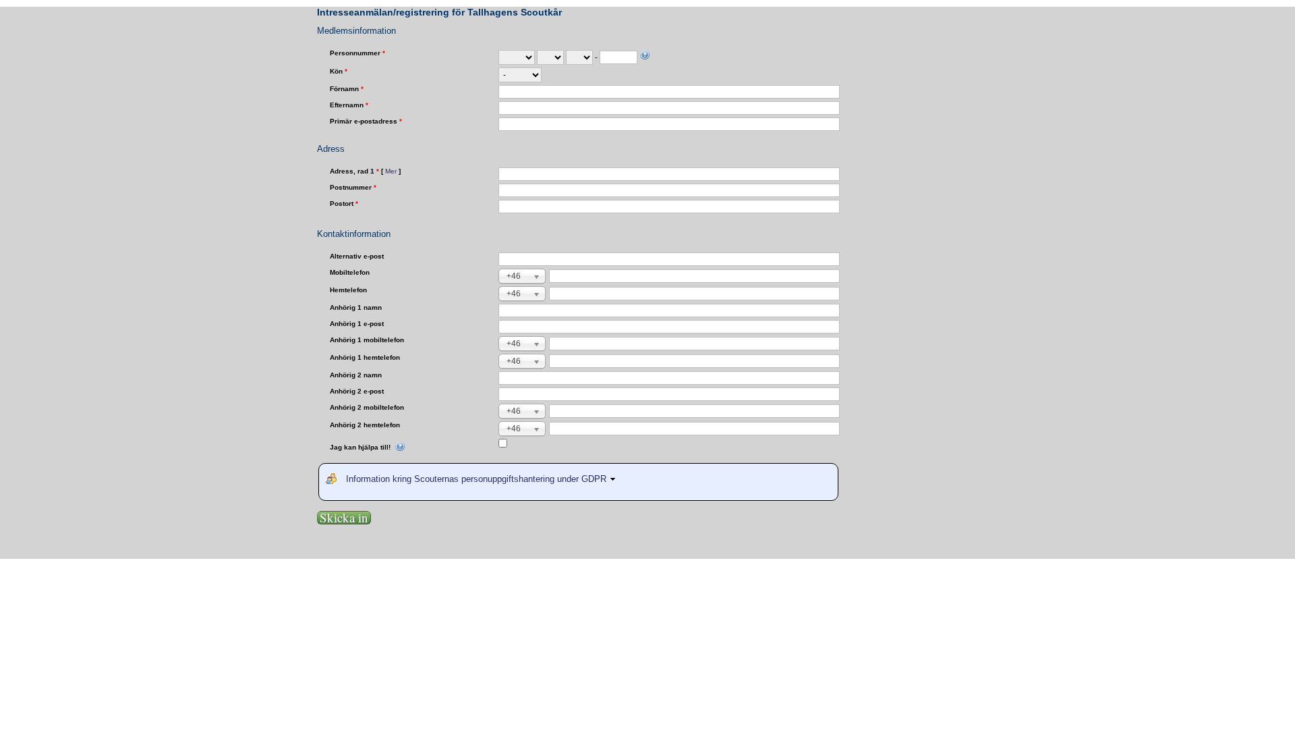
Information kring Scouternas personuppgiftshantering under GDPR (477, 479)
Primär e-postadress (366, 121)
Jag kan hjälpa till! (361, 447)
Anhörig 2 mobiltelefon (367, 407)
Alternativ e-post (357, 256)
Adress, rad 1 (365, 171)
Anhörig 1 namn (356, 307)
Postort (344, 203)
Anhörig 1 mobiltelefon (367, 340)
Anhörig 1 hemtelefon (365, 357)
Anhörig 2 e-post (357, 391)
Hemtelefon (348, 290)
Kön (338, 71)
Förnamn (347, 88)
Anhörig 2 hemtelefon (365, 425)
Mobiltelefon (350, 272)
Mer (391, 171)
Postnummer (353, 187)
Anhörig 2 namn (356, 375)
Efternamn (349, 105)
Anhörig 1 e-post (357, 323)
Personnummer (357, 53)
